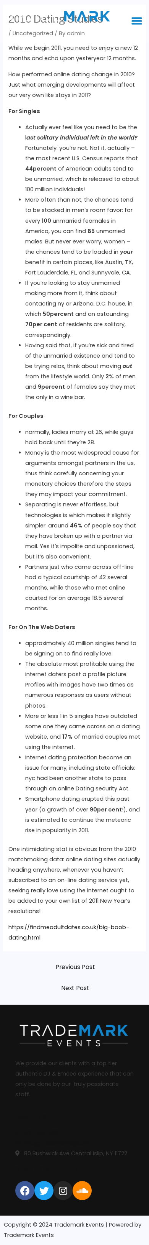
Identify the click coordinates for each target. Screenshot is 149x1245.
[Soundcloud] (82, 1190)
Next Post (75, 988)
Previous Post (75, 967)
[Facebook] (24, 1190)
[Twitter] (43, 1190)
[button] (136, 21)
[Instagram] (63, 1190)
